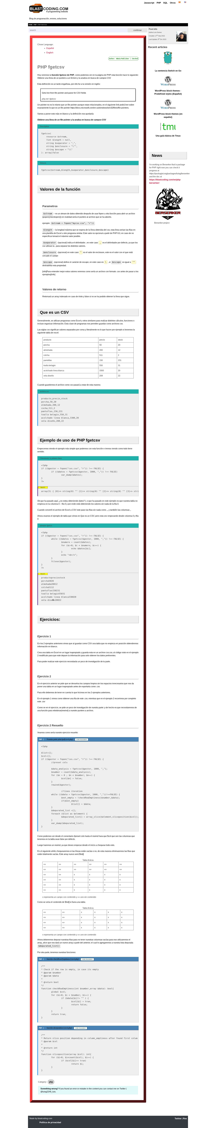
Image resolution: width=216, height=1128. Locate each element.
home (30, 24)
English (49, 52)
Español (50, 48)
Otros (173, 3)
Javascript (149, 3)
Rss (185, 1118)
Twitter (178, 1118)
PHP (159, 3)
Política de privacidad (50, 1122)
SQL (165, 3)
